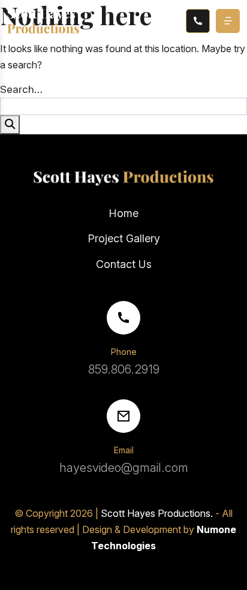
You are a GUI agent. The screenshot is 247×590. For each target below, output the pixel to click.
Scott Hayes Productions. (157, 513)
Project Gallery (124, 238)
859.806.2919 (123, 369)
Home (123, 213)
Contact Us (124, 264)
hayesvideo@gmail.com (123, 467)
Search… (21, 89)
